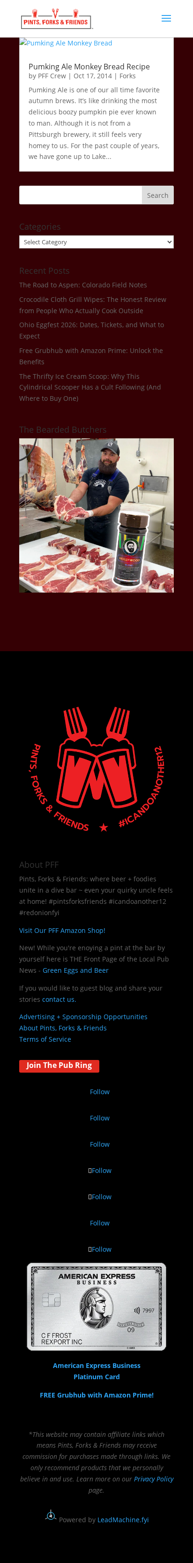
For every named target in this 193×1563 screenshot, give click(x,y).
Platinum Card (97, 1376)
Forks (127, 75)
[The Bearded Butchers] (96, 590)
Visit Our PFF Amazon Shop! (62, 930)
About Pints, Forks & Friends (63, 1027)
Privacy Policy (153, 1478)
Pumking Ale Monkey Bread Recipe (89, 66)
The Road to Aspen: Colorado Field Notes (83, 284)
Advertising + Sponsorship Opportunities (83, 1016)
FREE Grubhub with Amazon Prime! (97, 1394)
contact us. (59, 999)
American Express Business (97, 1365)
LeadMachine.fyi (123, 1519)
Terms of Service (45, 1039)
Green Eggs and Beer (76, 970)
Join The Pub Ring (59, 1065)
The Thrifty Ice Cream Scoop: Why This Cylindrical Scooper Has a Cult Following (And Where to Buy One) (90, 387)
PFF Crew (52, 75)
